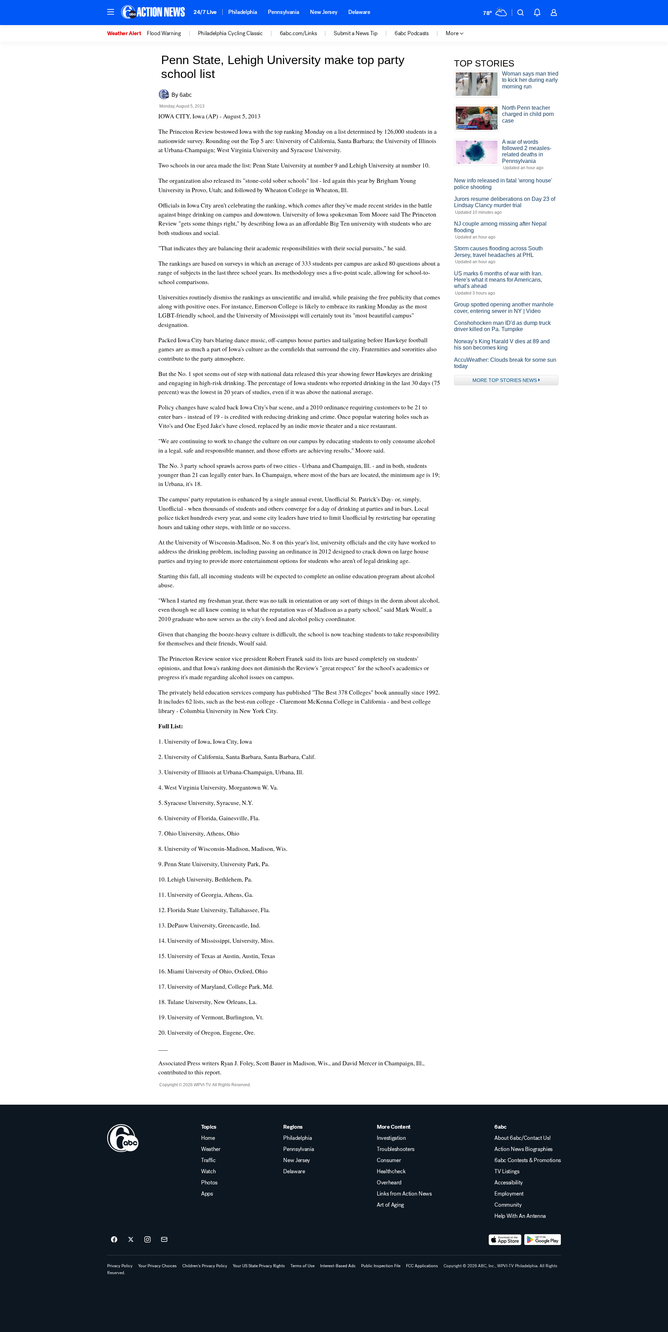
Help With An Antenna (520, 1216)
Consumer (389, 1160)
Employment (509, 1194)
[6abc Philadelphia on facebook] (114, 1240)
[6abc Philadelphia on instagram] (147, 1240)
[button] (110, 12)
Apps (207, 1194)
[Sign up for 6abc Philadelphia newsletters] (164, 1240)
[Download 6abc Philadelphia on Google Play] (542, 1239)
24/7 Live (205, 12)
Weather (211, 1149)
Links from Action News (404, 1194)
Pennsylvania (283, 12)
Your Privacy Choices (157, 1266)
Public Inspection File (380, 1266)
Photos (209, 1182)
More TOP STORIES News (504, 380)
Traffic (208, 1160)
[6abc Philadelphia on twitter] (131, 1240)
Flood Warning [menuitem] (164, 33)
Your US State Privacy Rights (259, 1266)
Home (208, 1138)
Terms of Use (303, 1266)
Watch (208, 1171)
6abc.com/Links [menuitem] (298, 33)
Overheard (389, 1182)
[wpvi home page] (122, 1138)
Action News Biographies (523, 1149)
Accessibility (508, 1182)
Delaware (359, 12)
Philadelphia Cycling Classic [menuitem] (230, 33)
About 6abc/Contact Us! (522, 1138)
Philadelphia (242, 12)
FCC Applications (422, 1266)
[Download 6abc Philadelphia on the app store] (505, 1239)
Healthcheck (391, 1171)
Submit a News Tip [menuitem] (355, 33)
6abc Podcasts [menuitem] (412, 33)
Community (508, 1205)
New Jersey (323, 12)
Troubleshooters (395, 1149)
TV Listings (506, 1171)
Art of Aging (390, 1205)
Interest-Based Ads (338, 1266)
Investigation (391, 1138)
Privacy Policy (120, 1266)
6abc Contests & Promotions (527, 1160)
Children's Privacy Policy (204, 1266)
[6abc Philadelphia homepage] (153, 12)
